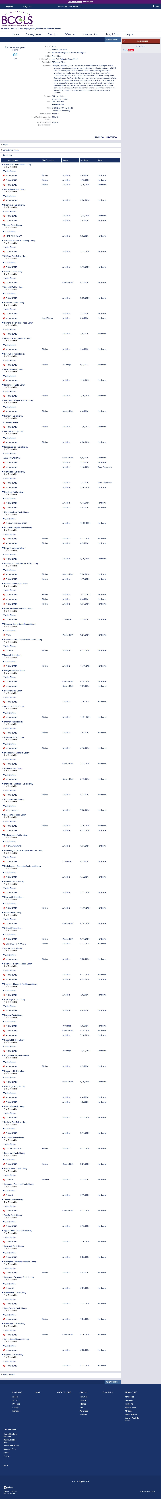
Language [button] (17, 1392)
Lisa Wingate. (69, 53)
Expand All (99, 137)
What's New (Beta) (11, 1446)
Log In (157, 6)
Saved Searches (131, 1414)
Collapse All (111, 137)
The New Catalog (75, 2)
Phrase (83, 1404)
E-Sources (70, 34)
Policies (7, 1456)
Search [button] (52, 34)
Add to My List (140, 46)
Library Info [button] (110, 34)
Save (131, 50)
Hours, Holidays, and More (10, 1435)
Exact (82, 1407)
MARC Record (8, 1375)
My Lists (128, 1411)
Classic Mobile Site (147, 1492)
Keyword (83, 1397)
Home (15, 34)
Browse (83, 1400)
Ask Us (6, 1453)
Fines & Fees (130, 1407)
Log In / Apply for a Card (132, 1419)
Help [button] (128, 34)
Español (15, 1407)
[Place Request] (4, 175)
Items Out (129, 1400)
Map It (5, 145)
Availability (7, 155)
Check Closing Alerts (9, 1441)
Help (6, 1465)
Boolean (83, 1414)
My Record (129, 1397)
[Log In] (153, 6)
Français (15, 1411)
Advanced (84, 1411)
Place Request (142, 41)
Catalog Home (33, 34)
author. (60, 50)
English (15, 1397)
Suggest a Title (10, 1449)
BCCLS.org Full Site (80, 1481)
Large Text (27, 6)
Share (125, 50)
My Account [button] (89, 34)
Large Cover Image (11, 150)
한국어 (15, 1400)
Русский (16, 1404)
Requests (129, 1404)
